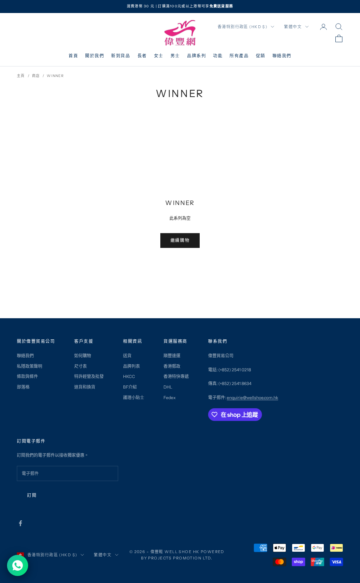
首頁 (73, 55)
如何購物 (82, 355)
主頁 (21, 75)
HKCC (129, 376)
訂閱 (32, 495)
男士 (175, 55)
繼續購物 (180, 240)
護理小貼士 (133, 397)
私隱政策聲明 (29, 366)
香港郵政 (171, 366)
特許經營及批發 (89, 376)
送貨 (127, 355)
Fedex (169, 397)
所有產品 (239, 55)
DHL (167, 387)
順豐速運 (171, 355)
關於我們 (94, 55)
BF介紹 (130, 387)
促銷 (260, 55)
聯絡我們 (281, 55)
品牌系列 (196, 55)
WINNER (55, 75)
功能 (218, 55)
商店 (36, 75)
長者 (142, 55)
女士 (158, 55)
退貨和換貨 (84, 387)
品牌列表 (131, 366)
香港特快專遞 (176, 376)
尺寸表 (80, 366)
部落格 (23, 387)
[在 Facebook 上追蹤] (20, 523)
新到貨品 (120, 55)
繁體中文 (293, 26)
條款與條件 (27, 376)
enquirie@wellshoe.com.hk (252, 397)
